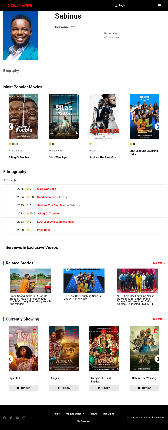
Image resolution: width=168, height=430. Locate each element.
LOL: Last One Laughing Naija (55, 221)
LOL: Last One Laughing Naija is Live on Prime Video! (82, 297)
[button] (159, 5)
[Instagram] (23, 417)
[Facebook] (4, 417)
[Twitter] (11, 417)
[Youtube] (17, 417)
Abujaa (55, 378)
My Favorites (83, 421)
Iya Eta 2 (15, 378)
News (94, 413)
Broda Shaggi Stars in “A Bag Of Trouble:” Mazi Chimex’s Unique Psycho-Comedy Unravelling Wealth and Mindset (30, 300)
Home (56, 413)
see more (159, 319)
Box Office (108, 413)
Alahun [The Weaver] (143, 378)
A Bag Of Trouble (19, 157)
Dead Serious (45, 197)
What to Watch (73, 413)
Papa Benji (43, 230)
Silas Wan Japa (58, 157)
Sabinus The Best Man (102, 157)
